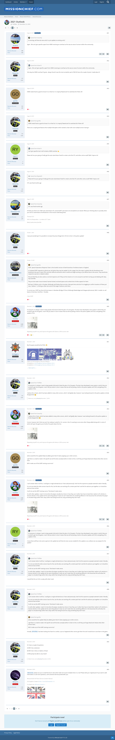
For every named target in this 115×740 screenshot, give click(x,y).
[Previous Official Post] (100, 54)
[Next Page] (17, 28)
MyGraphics (32, 368)
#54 (108, 452)
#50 (108, 306)
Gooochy (39, 398)
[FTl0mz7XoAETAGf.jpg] (32, 323)
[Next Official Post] (103, 54)
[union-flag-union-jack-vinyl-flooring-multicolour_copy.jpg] (36, 693)
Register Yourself (60, 725)
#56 (108, 526)
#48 (108, 232)
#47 (108, 199)
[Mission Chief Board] (57, 9)
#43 (108, 88)
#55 (108, 480)
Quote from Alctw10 (36, 65)
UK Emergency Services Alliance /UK (44, 363)
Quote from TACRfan (36, 383)
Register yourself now (56, 721)
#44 (108, 116)
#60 (108, 669)
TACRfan (35, 631)
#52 (108, 378)
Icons (44, 681)
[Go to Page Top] (112, 737)
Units (40, 681)
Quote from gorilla (36, 121)
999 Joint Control (39, 684)
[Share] (109, 28)
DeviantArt (50, 681)
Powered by (57, 737)
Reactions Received (12, 50)
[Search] (108, 2)
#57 (108, 554)
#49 (108, 260)
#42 (108, 61)
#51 (108, 342)
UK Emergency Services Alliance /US (44, 365)
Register (102, 2)
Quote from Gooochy (36, 37)
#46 (108, 171)
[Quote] (107, 54)
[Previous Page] (5, 28)
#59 (108, 642)
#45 (108, 144)
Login (95, 2)
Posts (9, 52)
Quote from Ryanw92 (36, 176)
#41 (108, 33)
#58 (108, 589)
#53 (108, 409)
